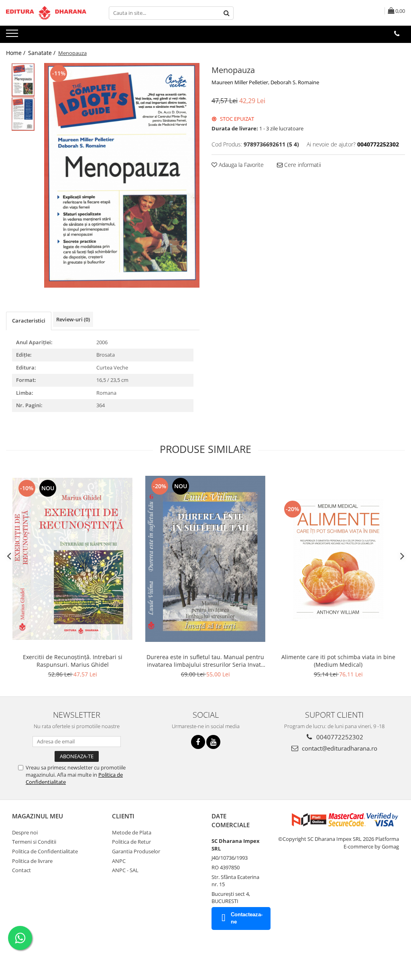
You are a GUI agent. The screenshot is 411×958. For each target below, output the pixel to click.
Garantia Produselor (136, 851)
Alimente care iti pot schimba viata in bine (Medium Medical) (338, 660)
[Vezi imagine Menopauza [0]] (23, 80)
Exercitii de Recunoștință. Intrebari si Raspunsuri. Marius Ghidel (72, 660)
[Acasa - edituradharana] (46, 13)
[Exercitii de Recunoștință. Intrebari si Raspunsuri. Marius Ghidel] (72, 559)
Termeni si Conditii (34, 841)
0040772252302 (339, 737)
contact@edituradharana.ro (338, 748)
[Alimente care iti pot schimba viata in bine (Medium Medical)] (338, 559)
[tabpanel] (121, 175)
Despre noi (25, 832)
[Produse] (13, 36)
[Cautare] (226, 13)
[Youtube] (213, 742)
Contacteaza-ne (246, 918)
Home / (16, 53)
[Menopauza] (121, 175)
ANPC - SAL (125, 870)
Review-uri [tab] (73, 319)
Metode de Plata (131, 832)
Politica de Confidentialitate (45, 851)
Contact (21, 870)
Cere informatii (302, 164)
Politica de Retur (131, 841)
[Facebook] (198, 742)
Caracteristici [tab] (28, 320)
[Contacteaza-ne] (397, 34)
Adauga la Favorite (240, 164)
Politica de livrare (32, 861)
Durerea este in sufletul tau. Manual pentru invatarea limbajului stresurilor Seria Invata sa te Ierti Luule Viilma (205, 660)
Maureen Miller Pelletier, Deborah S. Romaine (265, 82)
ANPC (119, 861)
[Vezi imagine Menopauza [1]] (23, 114)
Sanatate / (42, 53)
